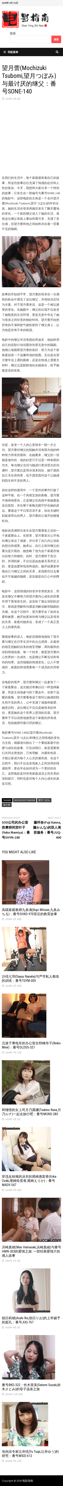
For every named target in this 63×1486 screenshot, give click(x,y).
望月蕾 (6, 804)
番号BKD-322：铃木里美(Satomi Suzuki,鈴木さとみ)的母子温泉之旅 (31, 1387)
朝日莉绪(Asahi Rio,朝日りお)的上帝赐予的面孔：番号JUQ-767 (31, 1320)
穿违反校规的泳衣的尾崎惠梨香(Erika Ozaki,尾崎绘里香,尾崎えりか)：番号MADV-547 (29, 1180)
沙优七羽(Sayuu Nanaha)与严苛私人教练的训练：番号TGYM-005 (30, 978)
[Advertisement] (31, 138)
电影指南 (27, 1480)
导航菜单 (13, 52)
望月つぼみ (44, 800)
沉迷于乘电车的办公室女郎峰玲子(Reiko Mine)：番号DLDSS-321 (31, 1045)
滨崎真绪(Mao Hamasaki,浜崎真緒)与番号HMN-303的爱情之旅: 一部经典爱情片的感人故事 (31, 1251)
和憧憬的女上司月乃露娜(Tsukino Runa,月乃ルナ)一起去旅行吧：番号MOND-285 (31, 1112)
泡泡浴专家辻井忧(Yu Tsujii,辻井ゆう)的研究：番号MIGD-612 (30, 1454)
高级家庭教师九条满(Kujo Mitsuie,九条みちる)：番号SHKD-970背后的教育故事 (31, 912)
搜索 (13, 33)
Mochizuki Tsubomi (24, 800)
